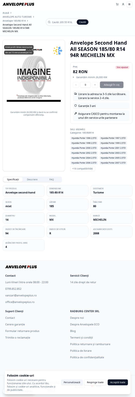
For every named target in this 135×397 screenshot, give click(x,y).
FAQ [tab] (51, 179)
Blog (73, 331)
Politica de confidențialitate (87, 357)
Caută (82, 22)
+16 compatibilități (82, 168)
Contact (10, 318)
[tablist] (32, 179)
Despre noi (77, 318)
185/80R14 (88, 132)
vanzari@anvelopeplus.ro (21, 295)
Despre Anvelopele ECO (84, 324)
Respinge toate (95, 382)
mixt (8, 206)
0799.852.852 (13, 289)
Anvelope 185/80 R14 (14, 20)
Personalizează (72, 382)
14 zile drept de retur (83, 282)
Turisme (98, 192)
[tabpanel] (67, 218)
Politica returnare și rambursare (90, 344)
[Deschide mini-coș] (117, 4)
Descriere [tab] (32, 179)
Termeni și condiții (81, 337)
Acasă (6, 12)
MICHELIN (99, 219)
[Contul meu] (123, 4)
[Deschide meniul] (129, 4)
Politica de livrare (81, 351)
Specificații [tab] (13, 179)
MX (51, 219)
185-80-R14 (56, 192)
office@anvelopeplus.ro (20, 302)
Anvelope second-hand (20, 192)
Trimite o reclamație (17, 337)
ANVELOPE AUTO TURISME (17, 16)
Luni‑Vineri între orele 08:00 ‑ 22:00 (26, 282)
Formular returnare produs (22, 331)
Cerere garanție (15, 324)
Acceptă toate (117, 382)
